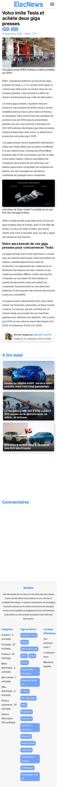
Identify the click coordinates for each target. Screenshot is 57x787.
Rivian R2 (26, 736)
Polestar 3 (26, 711)
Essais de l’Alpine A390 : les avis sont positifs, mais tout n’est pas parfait (28, 385)
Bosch (24, 642)
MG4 (23, 704)
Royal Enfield (28, 743)
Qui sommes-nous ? (48, 643)
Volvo (14, 29)
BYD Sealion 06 (29, 648)
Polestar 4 (26, 718)
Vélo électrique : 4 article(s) (8, 691)
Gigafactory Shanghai (27, 671)
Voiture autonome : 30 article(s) (9, 704)
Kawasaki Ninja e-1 (29, 682)
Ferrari (24, 662)
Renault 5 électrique (26, 727)
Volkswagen (27, 767)
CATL (24, 655)
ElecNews (28, 4)
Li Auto (25, 691)
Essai (32, 655)
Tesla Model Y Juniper (28, 758)
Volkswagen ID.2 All (29, 776)
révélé (26, 85)
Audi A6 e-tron (28, 635)
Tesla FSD (26, 750)
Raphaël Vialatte (42, 334)
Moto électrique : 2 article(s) (8, 667)
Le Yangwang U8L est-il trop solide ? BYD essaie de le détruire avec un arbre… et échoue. (27, 414)
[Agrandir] (51, 41)
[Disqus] (28, 542)
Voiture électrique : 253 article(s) (8, 718)
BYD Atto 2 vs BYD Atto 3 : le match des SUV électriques (26, 446)
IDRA (5, 29)
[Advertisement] (28, 477)
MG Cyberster (28, 698)
